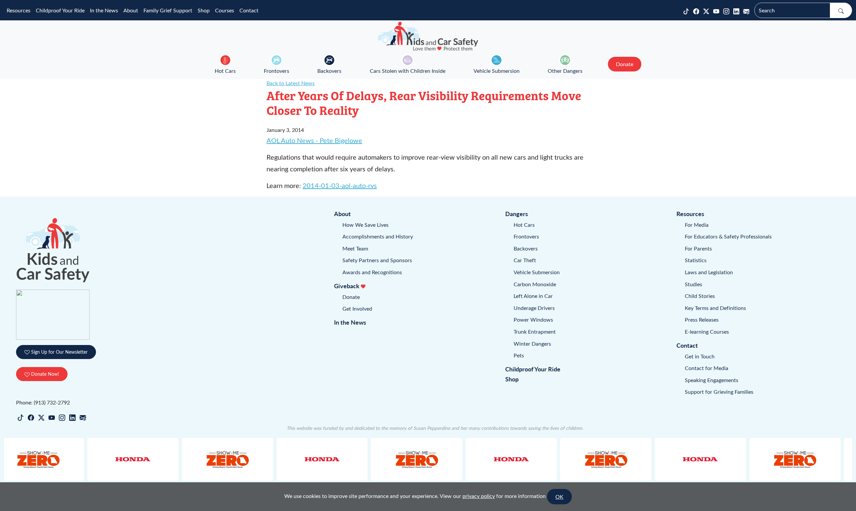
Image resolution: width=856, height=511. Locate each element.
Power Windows (533, 319)
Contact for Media (706, 367)
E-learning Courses (707, 331)
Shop (204, 10)
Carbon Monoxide (535, 284)
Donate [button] (624, 63)
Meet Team (355, 248)
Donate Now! (44, 374)
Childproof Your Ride (60, 10)
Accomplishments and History (377, 236)
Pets (519, 355)
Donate (351, 296)
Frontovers (276, 70)
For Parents (698, 248)
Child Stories (700, 295)
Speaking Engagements (711, 379)
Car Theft (525, 260)
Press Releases (702, 319)
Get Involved (357, 308)
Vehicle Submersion (496, 70)
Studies (693, 284)
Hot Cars (225, 70)
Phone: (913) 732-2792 (43, 402)
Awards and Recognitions (372, 272)
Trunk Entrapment (535, 331)
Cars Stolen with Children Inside (407, 70)
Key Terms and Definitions (715, 307)
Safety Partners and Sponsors (377, 260)
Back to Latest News (290, 83)
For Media (697, 224)
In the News (104, 10)
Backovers (329, 70)
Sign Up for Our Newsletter (59, 352)
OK (559, 496)
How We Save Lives (365, 224)
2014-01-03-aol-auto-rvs (340, 185)
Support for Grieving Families (719, 391)
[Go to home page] (428, 36)
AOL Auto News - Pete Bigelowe (314, 140)
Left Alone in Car (533, 295)
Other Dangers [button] (565, 70)
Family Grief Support (167, 10)
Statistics (696, 260)
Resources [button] (18, 10)
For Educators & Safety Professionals (728, 236)
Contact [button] (248, 10)
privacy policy (478, 495)
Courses (224, 10)
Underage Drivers (534, 307)
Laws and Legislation (709, 272)
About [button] (130, 10)
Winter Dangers (532, 343)
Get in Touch (700, 356)
